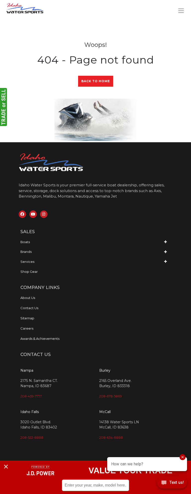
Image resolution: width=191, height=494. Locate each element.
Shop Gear (29, 272)
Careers (26, 328)
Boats (25, 242)
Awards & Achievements (39, 339)
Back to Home (95, 81)
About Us (27, 298)
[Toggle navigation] (181, 10)
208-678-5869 (110, 396)
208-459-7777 (31, 396)
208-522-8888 (31, 437)
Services (27, 262)
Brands (26, 252)
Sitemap (27, 318)
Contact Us (29, 308)
